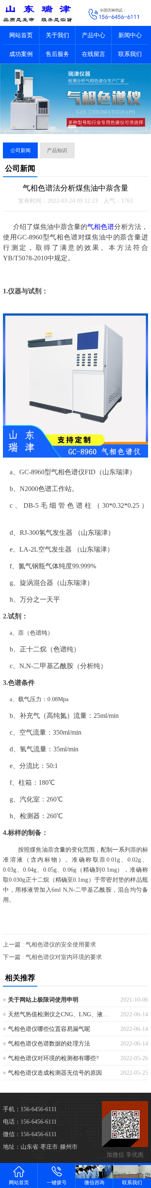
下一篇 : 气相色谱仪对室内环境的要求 (52, 957)
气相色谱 (100, 226)
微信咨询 (94, 1182)
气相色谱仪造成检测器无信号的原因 (55, 1073)
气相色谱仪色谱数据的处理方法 (49, 1043)
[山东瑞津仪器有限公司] (38, 13)
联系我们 (130, 54)
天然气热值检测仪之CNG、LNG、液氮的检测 (61, 1014)
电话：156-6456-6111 (30, 1122)
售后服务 (57, 54)
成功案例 (21, 54)
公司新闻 (20, 150)
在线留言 (93, 54)
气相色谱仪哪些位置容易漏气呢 (49, 1029)
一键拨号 (57, 1182)
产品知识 (57, 150)
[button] (72, 126)
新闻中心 (130, 35)
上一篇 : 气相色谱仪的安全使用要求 (49, 944)
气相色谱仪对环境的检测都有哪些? (53, 1058)
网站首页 (21, 35)
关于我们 (57, 35)
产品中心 (93, 35)
